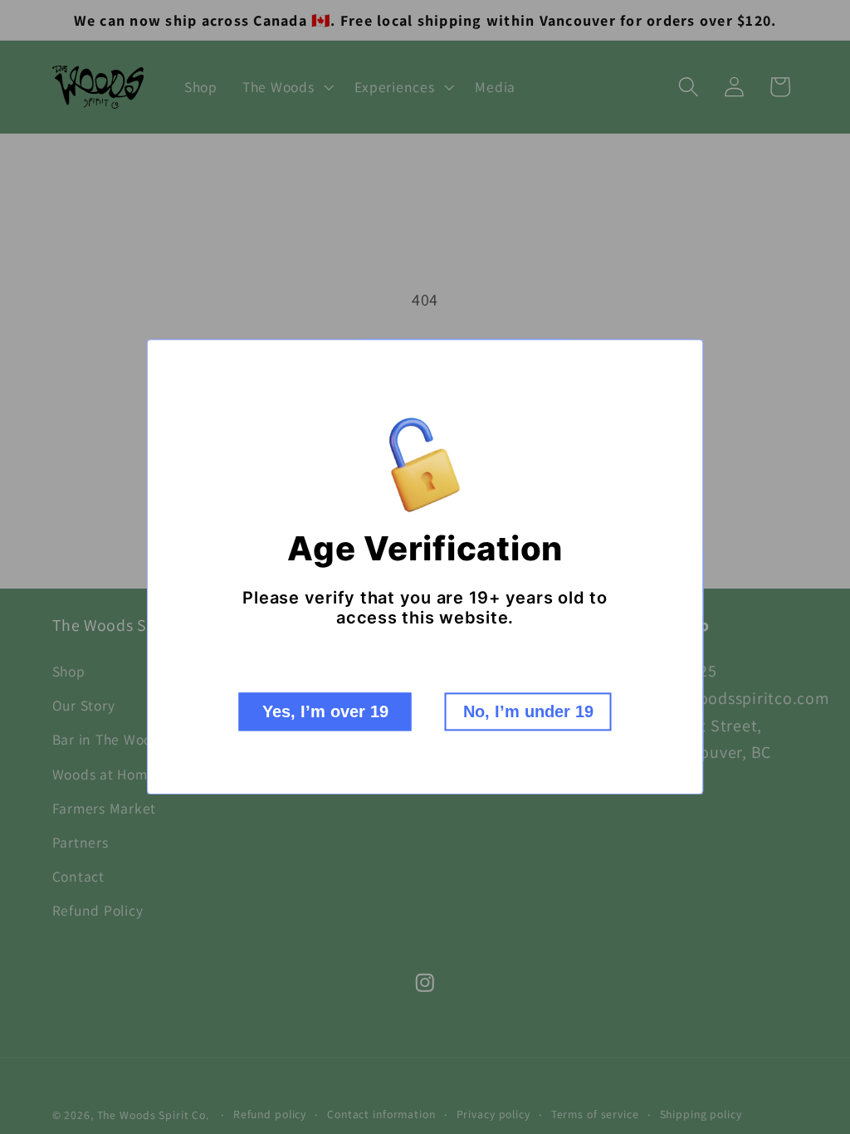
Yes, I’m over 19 (325, 712)
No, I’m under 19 (528, 712)
